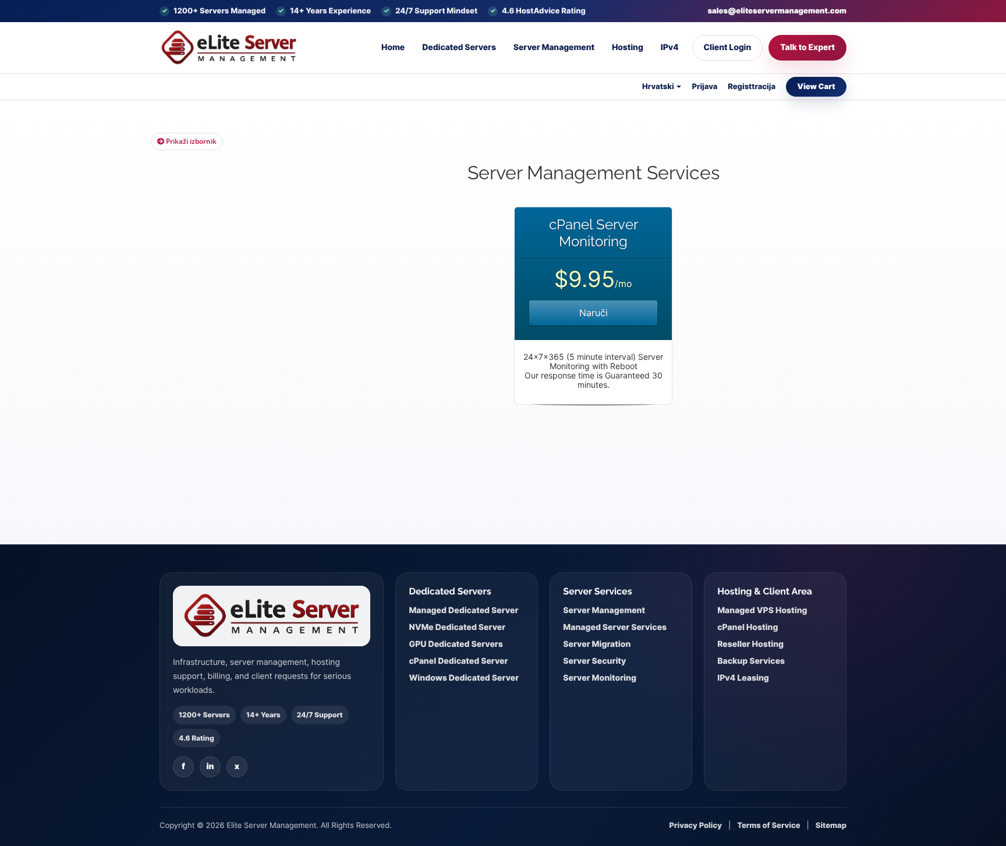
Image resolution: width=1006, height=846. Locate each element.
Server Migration (596, 644)
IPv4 (670, 47)
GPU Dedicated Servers (455, 644)
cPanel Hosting (747, 627)
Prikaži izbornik (190, 141)
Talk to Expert (807, 47)
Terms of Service (768, 825)
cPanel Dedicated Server (458, 661)
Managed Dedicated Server (463, 610)
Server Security (594, 661)
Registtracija (751, 86)
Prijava (704, 86)
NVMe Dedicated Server (457, 627)
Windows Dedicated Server (464, 678)
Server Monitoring (599, 678)
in (210, 766)
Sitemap (831, 825)
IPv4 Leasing (743, 678)
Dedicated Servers (459, 47)
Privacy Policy (696, 825)
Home (393, 47)
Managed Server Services (615, 627)
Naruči (593, 312)
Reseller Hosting (750, 644)
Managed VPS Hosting (762, 610)
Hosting (627, 47)
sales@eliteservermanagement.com (776, 11)
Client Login (728, 47)
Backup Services (751, 661)
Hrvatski (658, 86)
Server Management (553, 47)
